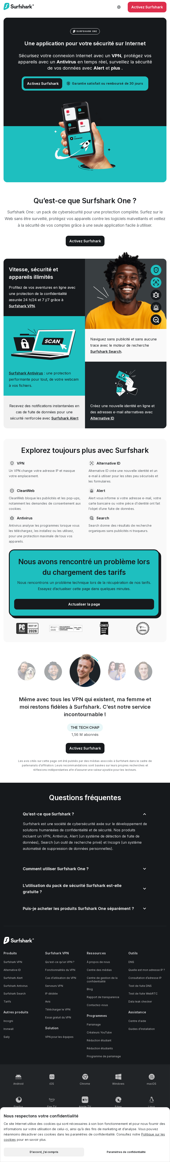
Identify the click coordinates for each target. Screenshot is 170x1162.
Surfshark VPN (22, 306)
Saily (7, 1037)
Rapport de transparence (103, 997)
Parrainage (94, 1024)
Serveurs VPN (54, 985)
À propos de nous (98, 962)
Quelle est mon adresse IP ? (146, 970)
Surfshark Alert (64, 418)
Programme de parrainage (104, 1056)
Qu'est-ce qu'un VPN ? (59, 962)
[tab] (26, 671)
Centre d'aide (137, 1021)
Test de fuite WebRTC (143, 993)
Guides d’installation (141, 1029)
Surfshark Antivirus (26, 373)
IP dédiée (51, 993)
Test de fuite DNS (140, 985)
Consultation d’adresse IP (145, 978)
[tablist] (85, 671)
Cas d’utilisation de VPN (60, 978)
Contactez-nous (97, 1005)
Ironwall (9, 1029)
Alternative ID (102, 418)
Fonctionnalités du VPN (60, 970)
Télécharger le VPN (57, 1009)
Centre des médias (99, 970)
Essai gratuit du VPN (58, 1017)
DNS (131, 962)
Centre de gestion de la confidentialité (102, 979)
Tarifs (7, 1001)
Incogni (8, 1021)
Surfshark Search (105, 351)
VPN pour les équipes (59, 1037)
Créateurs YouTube (99, 1032)
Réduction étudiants (100, 1048)
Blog (90, 989)
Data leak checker (140, 1001)
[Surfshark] (19, 7)
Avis (47, 1001)
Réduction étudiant (99, 1040)
